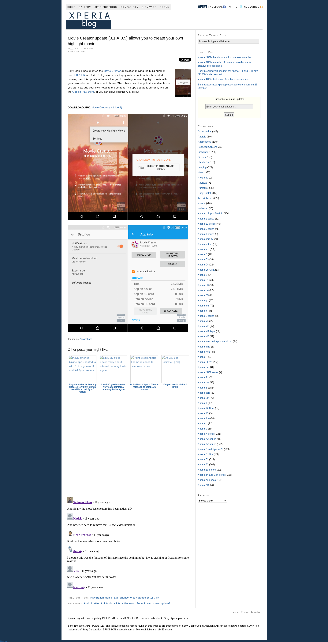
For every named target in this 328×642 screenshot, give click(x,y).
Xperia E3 (203, 285)
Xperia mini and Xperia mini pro (215, 341)
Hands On (203, 162)
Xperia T (202, 403)
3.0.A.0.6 (79, 75)
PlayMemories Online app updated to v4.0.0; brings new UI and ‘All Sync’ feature (82, 388)
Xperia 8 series (206, 234)
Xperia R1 (203, 377)
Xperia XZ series (207, 444)
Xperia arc (203, 249)
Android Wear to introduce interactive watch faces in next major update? (127, 603)
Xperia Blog (159, 19)
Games (202, 157)
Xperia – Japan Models (210, 213)
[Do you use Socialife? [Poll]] (175, 369)
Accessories (204, 131)
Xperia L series (206, 315)
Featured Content (207, 146)
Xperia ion (203, 305)
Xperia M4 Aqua (206, 331)
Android (202, 136)
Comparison (129, 7)
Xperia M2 (203, 326)
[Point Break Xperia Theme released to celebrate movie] (144, 369)
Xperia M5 (203, 336)
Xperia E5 (203, 295)
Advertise (255, 612)
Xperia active (205, 244)
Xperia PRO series (208, 372)
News (201, 172)
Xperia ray (203, 382)
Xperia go (203, 300)
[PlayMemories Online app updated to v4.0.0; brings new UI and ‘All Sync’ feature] (82, 369)
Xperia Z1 (203, 459)
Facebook (215, 7)
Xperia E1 (203, 280)
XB (71, 48)
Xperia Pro (203, 367)
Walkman (203, 208)
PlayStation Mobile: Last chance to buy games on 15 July (124, 597)
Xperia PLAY (205, 362)
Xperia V (202, 428)
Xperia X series (206, 433)
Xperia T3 (203, 413)
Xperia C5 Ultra (206, 269)
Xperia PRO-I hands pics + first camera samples (224, 57)
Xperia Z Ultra (205, 454)
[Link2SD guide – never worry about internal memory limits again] (113, 369)
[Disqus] (131, 443)
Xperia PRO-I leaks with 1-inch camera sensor (223, 79)
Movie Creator (112, 70)
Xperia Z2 (203, 464)
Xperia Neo (204, 351)
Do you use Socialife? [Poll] (175, 385)
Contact (245, 612)
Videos (201, 203)
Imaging (202, 167)
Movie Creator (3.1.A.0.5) (106, 107)
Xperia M (203, 321)
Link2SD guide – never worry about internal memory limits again (113, 387)
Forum (165, 7)
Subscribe (251, 7)
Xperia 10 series (207, 223)
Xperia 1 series (206, 218)
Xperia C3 (203, 259)
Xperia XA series (207, 438)
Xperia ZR (203, 485)
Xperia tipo (204, 418)
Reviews (202, 182)
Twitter (234, 7)
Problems (203, 177)
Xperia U (202, 423)
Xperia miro (204, 346)
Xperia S (202, 387)
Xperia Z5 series (207, 480)
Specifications (106, 7)
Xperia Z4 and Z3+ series (212, 474)
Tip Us (201, 6)
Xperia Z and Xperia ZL (210, 449)
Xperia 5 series (206, 228)
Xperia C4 (203, 264)
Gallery (85, 7)
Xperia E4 (203, 290)
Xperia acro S (205, 239)
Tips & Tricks (205, 198)
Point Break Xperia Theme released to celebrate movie (144, 387)
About (236, 612)
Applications (78, 52)
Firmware (149, 7)
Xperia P (202, 356)
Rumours (203, 187)
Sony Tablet (204, 193)
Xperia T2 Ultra (206, 408)
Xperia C (202, 254)
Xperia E (202, 274)
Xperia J (202, 310)
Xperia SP (203, 397)
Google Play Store (83, 91)
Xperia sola (204, 392)
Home (71, 7)
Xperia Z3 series (207, 469)
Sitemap (3, 641)
